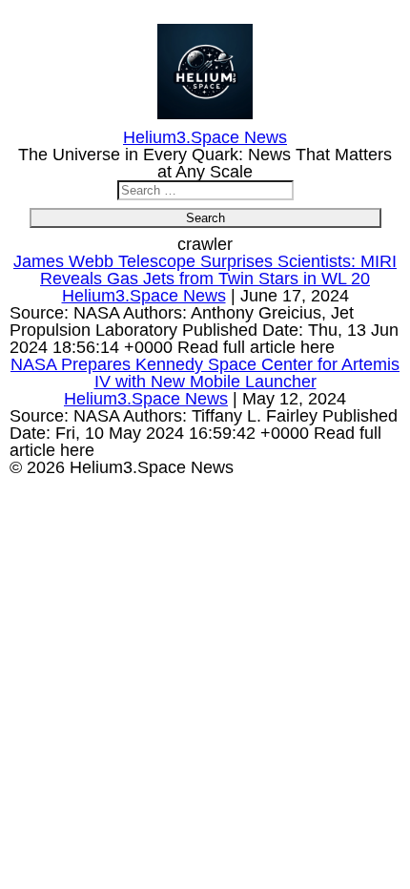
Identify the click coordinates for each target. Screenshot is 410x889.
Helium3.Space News (144, 295)
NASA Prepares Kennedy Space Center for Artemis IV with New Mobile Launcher (205, 373)
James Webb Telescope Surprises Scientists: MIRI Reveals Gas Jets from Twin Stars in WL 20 (205, 270)
